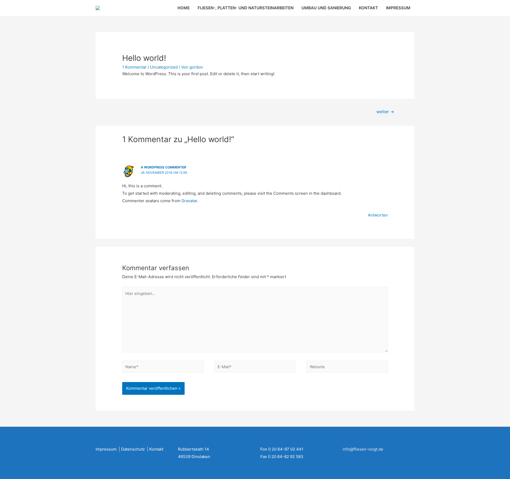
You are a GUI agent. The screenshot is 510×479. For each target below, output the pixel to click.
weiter (385, 111)
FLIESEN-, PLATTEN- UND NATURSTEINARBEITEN (246, 7)
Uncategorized (164, 67)
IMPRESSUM (398, 7)
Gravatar (189, 200)
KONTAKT (368, 7)
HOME (183, 7)
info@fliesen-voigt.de (363, 449)
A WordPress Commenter (163, 167)
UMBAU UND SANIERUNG (326, 7)
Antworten (378, 215)
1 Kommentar (134, 67)
